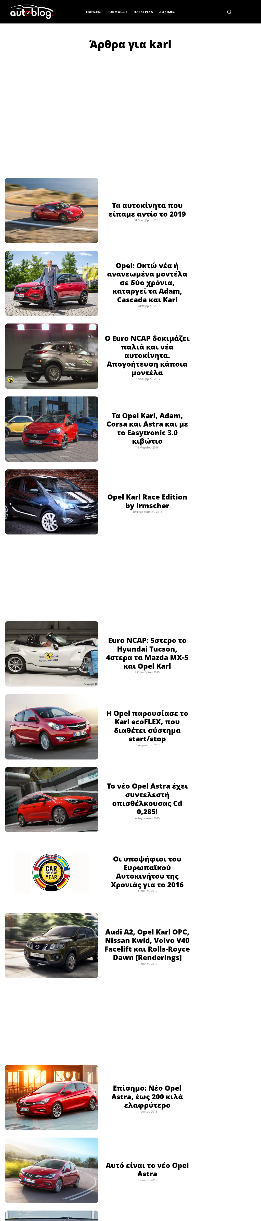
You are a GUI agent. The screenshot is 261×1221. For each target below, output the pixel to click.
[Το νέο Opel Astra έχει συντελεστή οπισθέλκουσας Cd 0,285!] (51, 799)
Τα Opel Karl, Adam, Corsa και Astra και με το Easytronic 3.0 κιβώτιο (147, 428)
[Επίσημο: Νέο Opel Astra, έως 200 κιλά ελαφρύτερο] (51, 1097)
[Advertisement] (130, 99)
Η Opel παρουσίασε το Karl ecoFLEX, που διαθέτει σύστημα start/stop (147, 726)
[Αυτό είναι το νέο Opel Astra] (51, 1170)
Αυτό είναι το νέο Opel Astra (147, 1169)
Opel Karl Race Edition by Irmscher (147, 501)
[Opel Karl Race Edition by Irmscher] (51, 502)
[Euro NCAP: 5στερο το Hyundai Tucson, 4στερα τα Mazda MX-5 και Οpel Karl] (51, 654)
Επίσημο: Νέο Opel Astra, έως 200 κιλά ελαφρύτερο (147, 1096)
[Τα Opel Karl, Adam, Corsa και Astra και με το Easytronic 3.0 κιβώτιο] (51, 429)
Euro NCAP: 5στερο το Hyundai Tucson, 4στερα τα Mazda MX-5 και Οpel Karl (147, 653)
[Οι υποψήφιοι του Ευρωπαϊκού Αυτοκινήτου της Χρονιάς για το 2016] (51, 872)
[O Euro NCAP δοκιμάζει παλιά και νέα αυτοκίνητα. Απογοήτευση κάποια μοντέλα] (51, 356)
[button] (229, 11)
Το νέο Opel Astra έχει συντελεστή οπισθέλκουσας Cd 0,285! (147, 798)
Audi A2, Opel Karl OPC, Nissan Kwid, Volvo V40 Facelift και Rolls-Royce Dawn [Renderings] (147, 944)
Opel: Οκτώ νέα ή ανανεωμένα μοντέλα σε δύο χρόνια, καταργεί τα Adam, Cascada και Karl (147, 282)
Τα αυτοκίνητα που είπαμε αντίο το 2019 (147, 209)
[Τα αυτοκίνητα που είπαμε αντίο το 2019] (51, 210)
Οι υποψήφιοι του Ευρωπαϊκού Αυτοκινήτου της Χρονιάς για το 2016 (147, 871)
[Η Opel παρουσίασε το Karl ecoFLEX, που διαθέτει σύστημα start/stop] (51, 726)
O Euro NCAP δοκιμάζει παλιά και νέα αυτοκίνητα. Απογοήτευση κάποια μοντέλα (147, 355)
